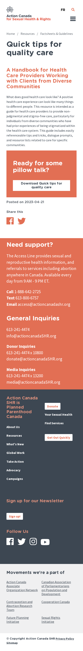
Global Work (15, 453)
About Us (13, 427)
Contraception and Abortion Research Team (19, 606)
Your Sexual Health (58, 414)
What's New (15, 444)
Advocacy (13, 470)
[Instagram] (33, 543)
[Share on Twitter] (22, 223)
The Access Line (20, 256)
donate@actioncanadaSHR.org (34, 359)
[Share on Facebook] (10, 223)
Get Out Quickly (58, 437)
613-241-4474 (17, 329)
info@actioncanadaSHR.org (31, 336)
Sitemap (12, 642)
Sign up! (15, 516)
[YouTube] (45, 543)
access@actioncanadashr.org (44, 304)
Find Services (54, 423)
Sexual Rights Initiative (51, 620)
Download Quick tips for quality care (41, 185)
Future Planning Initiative (17, 620)
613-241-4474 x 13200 (24, 375)
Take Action (15, 461)
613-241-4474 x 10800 (24, 352)
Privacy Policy (65, 638)
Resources (28, 34)
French (63, 8)
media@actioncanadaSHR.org (33, 382)
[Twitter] (22, 543)
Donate (52, 406)
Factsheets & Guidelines (56, 34)
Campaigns (14, 479)
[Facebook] (10, 543)
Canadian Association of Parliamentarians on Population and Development (56, 588)
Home (10, 34)
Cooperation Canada (56, 602)
